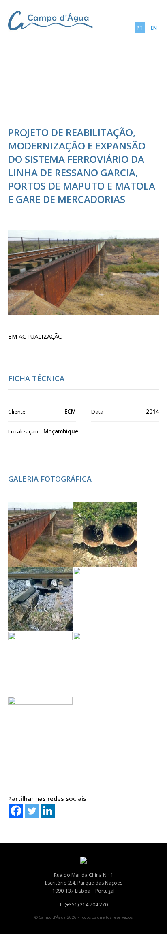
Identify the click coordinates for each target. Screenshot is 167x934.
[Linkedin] (48, 811)
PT (140, 27)
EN (154, 27)
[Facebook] (16, 811)
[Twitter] (32, 811)
